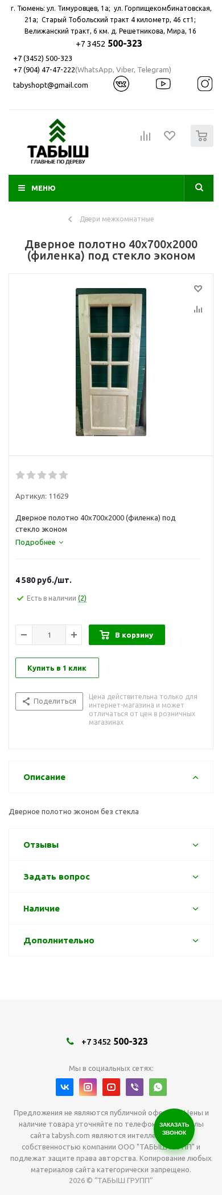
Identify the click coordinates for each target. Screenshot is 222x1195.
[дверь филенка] (111, 362)
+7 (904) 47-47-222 (44, 69)
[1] (20, 475)
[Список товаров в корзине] (203, 144)
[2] (31, 475)
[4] (53, 475)
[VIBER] (134, 1087)
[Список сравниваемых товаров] (146, 141)
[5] (64, 475)
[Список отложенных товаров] (170, 139)
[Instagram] (88, 1087)
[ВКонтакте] (64, 1087)
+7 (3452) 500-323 (42, 58)
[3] (42, 475)
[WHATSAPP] (158, 1087)
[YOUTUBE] (111, 1087)
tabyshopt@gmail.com (50, 85)
